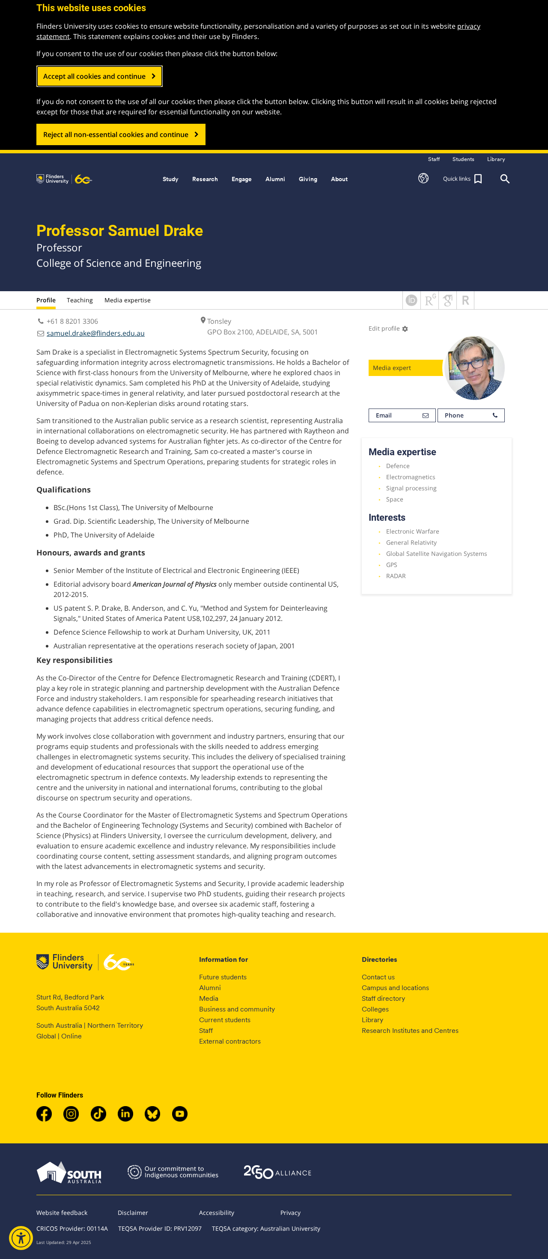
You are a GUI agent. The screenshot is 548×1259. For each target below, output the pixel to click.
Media (208, 998)
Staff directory (383, 998)
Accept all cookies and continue (94, 76)
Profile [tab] (46, 300)
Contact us (378, 977)
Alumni (210, 988)
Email (384, 415)
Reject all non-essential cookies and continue (115, 134)
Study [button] (171, 179)
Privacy (290, 1212)
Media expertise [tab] (127, 300)
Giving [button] (308, 179)
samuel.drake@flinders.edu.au (96, 333)
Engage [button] (242, 179)
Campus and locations (395, 988)
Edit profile (388, 328)
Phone (454, 415)
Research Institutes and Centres (410, 1030)
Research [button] (205, 179)
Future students (223, 977)
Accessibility (216, 1212)
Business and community (237, 1009)
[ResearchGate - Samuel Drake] (429, 306)
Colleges (375, 1009)
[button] (423, 179)
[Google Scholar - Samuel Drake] (447, 306)
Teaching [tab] (80, 300)
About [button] (339, 179)
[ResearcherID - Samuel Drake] (465, 306)
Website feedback (61, 1212)
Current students (224, 1020)
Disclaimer (133, 1212)
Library (372, 1020)
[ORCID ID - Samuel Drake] (411, 306)
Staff (206, 1030)
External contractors (230, 1041)
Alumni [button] (275, 179)
